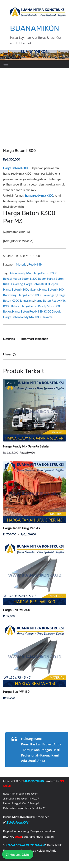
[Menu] (6, 64)
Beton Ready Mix (20, 273)
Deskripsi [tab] (9, 338)
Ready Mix (35, 264)
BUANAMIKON (34, 28)
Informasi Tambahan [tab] (34, 338)
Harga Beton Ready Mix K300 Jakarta (28, 317)
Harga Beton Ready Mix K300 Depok (36, 311)
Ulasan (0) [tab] (9, 354)
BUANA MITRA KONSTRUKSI (24, 845)
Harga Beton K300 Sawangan (37, 295)
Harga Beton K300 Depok (41, 284)
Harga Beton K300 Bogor (29, 278)
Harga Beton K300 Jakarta (20, 289)
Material (21, 264)
